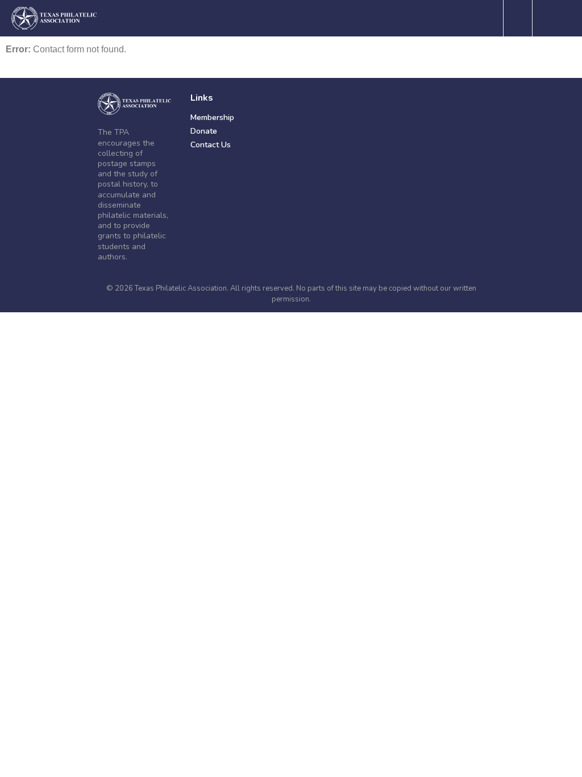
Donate (203, 131)
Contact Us (210, 144)
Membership (212, 117)
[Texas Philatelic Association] (134, 104)
